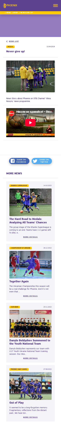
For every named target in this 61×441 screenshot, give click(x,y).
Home (8, 13)
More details (30, 237)
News (15, 13)
